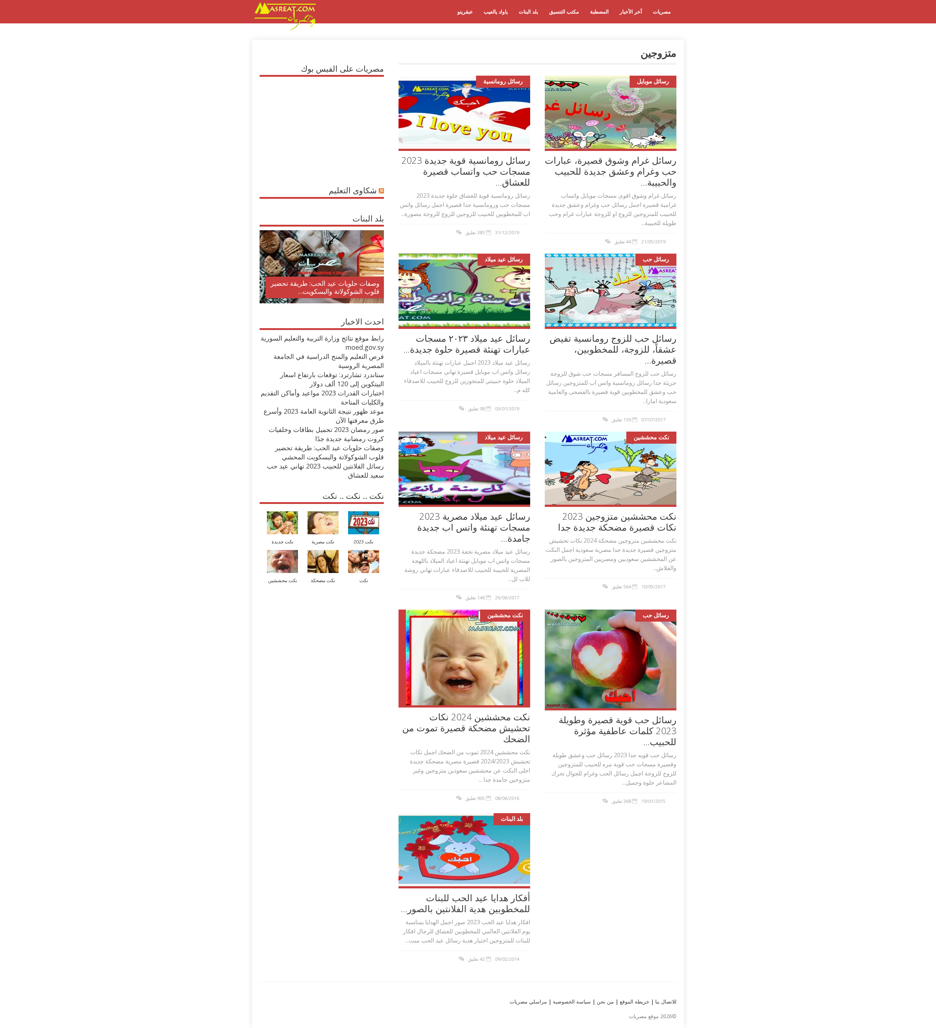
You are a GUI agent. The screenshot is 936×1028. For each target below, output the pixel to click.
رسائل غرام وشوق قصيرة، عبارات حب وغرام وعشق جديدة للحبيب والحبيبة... (610, 171)
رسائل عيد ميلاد (504, 259)
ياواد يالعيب (496, 11)
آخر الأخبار (631, 11)
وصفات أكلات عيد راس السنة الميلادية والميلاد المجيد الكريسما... (328, 287)
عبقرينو (465, 11)
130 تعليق (621, 419)
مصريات (662, 11)
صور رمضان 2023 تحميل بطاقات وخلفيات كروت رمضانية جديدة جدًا (326, 434)
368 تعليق (621, 801)
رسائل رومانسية (503, 81)
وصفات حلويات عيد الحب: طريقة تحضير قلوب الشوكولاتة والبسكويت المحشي (329, 452)
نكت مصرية (323, 542)
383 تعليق (475, 232)
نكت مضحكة (323, 580)
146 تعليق (475, 597)
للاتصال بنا (665, 1001)
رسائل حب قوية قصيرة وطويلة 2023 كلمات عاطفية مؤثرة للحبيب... (617, 730)
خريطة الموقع (633, 1001)
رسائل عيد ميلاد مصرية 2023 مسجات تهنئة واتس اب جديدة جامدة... (473, 527)
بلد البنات (528, 11)
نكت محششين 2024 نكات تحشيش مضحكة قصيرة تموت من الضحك (466, 727)
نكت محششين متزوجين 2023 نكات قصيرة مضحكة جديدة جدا (617, 521)
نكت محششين (651, 437)
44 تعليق (622, 241)
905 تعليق (475, 798)
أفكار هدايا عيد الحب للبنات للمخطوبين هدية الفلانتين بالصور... (465, 903)
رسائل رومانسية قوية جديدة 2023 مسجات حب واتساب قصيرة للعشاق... (465, 171)
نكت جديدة (283, 542)
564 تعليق (621, 586)
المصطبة (599, 11)
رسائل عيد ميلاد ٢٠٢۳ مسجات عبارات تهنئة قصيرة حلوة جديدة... (466, 343)
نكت (363, 580)
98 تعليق (476, 408)
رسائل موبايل (653, 81)
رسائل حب (656, 259)
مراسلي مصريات (528, 1001)
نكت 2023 (364, 542)
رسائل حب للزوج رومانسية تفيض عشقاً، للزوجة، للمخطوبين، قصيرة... (613, 349)
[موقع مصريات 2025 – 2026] (285, 28)
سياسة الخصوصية (571, 1001)
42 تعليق (476, 959)
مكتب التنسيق (564, 11)
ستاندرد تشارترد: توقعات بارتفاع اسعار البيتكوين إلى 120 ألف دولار (332, 379)
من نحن (604, 1001)
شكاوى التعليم (353, 190)
